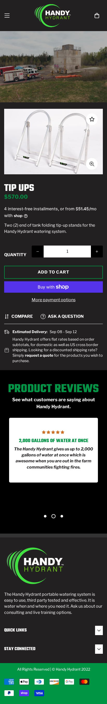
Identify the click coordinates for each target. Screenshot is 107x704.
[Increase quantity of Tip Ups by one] (97, 251)
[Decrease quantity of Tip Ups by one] (38, 251)
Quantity (15, 254)
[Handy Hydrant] (53, 15)
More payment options (54, 299)
